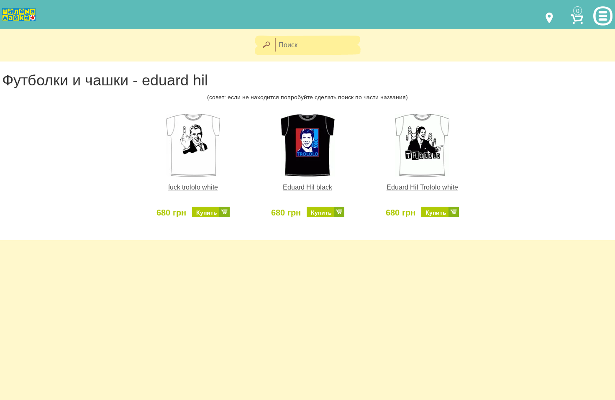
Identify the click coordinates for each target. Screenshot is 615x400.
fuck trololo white (193, 187)
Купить (206, 212)
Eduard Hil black (307, 187)
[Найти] (266, 45)
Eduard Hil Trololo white (422, 187)
